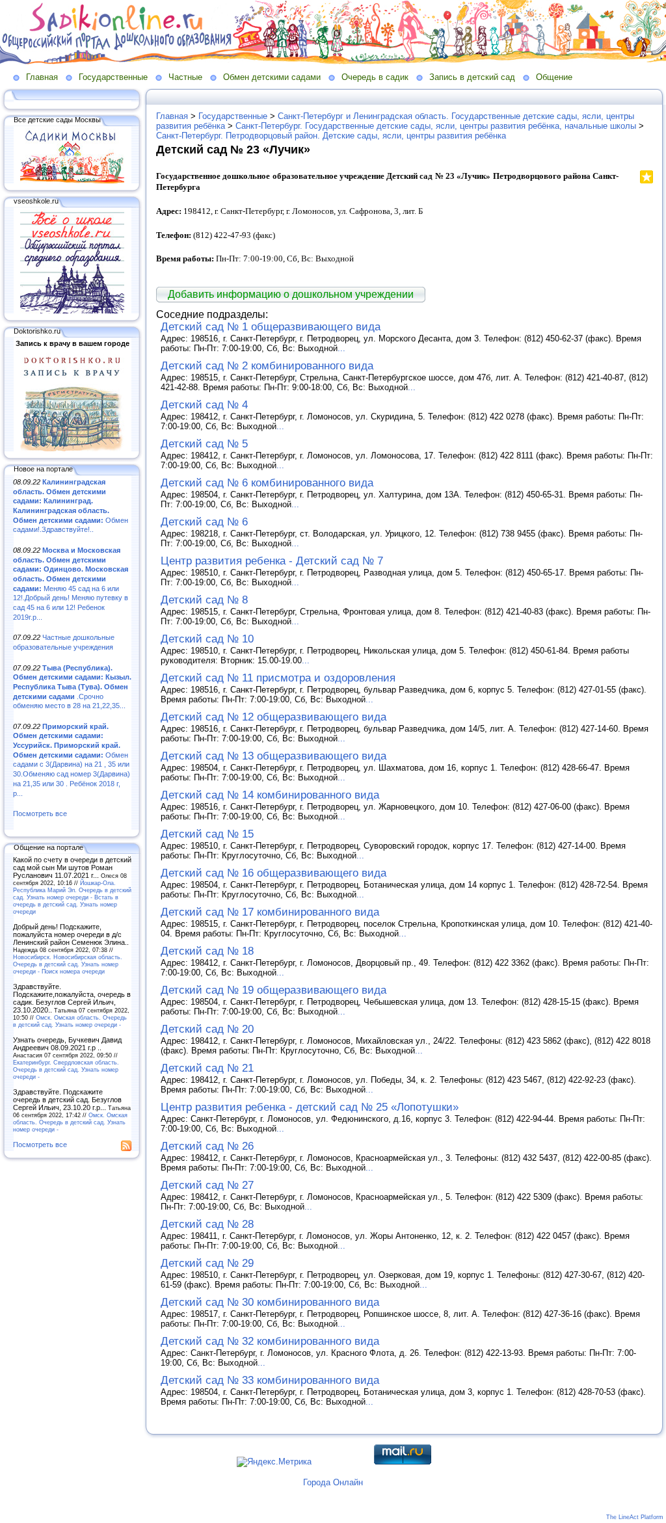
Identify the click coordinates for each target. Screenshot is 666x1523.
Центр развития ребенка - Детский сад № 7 (272, 561)
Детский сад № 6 (204, 522)
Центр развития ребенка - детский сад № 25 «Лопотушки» (310, 1107)
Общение (554, 77)
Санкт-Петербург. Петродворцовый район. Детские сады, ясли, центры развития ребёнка (331, 135)
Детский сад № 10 (207, 639)
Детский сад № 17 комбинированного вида (270, 912)
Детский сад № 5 (204, 444)
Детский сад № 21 (207, 1068)
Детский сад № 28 (207, 1224)
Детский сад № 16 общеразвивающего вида (273, 873)
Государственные (113, 77)
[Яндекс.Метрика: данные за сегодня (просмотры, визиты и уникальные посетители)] (274, 1462)
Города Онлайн (333, 1482)
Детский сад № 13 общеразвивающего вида (273, 756)
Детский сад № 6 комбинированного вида (267, 483)
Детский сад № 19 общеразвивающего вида (273, 990)
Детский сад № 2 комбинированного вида (267, 366)
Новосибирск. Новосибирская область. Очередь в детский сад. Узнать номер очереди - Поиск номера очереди (67, 964)
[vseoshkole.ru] (72, 311)
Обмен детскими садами (272, 77)
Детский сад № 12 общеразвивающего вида (273, 717)
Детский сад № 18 (207, 951)
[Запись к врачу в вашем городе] (72, 449)
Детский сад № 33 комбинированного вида (270, 1380)
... (341, 348)
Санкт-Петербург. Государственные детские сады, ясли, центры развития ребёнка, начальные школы (435, 126)
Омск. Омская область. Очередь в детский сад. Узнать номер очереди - (70, 1021)
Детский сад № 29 (207, 1263)
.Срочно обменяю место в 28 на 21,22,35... (72, 687)
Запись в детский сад (472, 77)
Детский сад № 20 (207, 1029)
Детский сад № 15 (207, 834)
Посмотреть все (40, 813)
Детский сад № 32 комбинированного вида (270, 1341)
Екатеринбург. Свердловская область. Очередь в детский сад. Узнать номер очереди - (66, 1069)
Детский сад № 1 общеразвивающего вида (270, 327)
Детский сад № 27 (207, 1185)
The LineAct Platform (634, 1517)
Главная (42, 77)
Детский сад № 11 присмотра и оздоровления (278, 678)
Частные (185, 77)
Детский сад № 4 (204, 405)
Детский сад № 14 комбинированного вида (270, 795)
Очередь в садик (374, 77)
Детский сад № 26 (207, 1146)
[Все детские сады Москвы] (72, 181)
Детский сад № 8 (204, 600)
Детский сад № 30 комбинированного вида (270, 1302)
